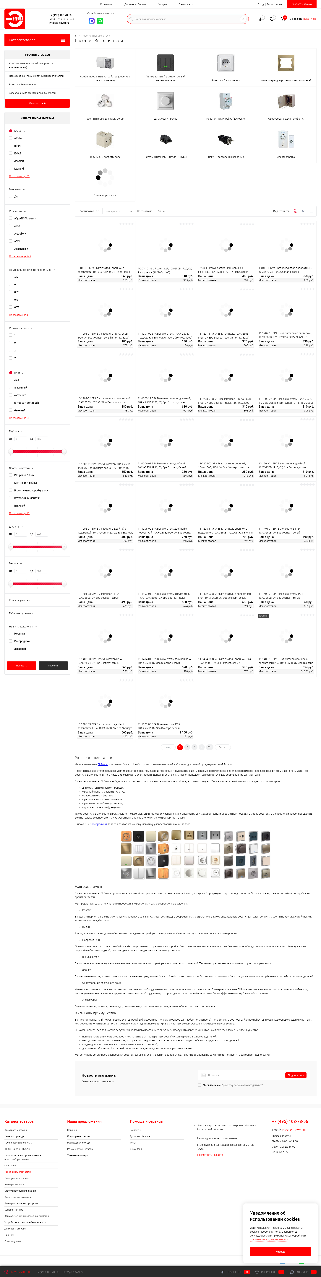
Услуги (162, 4)
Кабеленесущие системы (18, 1142)
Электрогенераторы (15, 1130)
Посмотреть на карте (210, 1154)
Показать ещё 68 (19, 418)
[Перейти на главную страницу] (25, 19)
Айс (16, 379)
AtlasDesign (21, 248)
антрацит (20, 395)
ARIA (17, 226)
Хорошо (280, 1251)
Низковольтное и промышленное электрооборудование (22, 1157)
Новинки (9, 1235)
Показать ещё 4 (18, 314)
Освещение (10, 1165)
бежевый (19, 410)
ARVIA (18, 138)
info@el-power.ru (59, 22)
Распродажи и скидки (79, 1142)
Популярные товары (78, 1136)
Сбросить (53, 665)
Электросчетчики (14, 1184)
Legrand (19, 168)
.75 (16, 276)
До (31, 438)
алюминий (20, 387)
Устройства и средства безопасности (25, 1222)
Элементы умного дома (17, 1197)
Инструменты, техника (16, 1178)
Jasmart (19, 161)
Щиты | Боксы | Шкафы (17, 1149)
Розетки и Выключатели (22, 84)
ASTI (17, 241)
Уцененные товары (77, 1155)
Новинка (19, 633)
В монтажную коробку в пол (31, 490)
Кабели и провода (14, 1136)
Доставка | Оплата (135, 4)
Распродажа (22, 641)
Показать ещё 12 (19, 513)
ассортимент (99, 824)
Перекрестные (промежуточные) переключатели (36, 75)
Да (16, 196)
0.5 (16, 299)
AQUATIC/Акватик (25, 218)
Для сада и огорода (15, 1228)
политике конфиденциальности (269, 1239)
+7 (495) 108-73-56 (60, 15)
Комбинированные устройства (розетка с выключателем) (32, 65)
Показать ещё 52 (19, 176)
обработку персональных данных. (241, 1085)
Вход (261, 4)
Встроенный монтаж (27, 498)
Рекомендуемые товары (81, 1149)
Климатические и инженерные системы (26, 1216)
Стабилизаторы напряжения (20, 1190)
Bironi (17, 145)
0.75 (16, 307)
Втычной (19, 505)
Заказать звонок (302, 4)
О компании (186, 4)
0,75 (16, 292)
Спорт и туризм (12, 1241)
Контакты (106, 4)
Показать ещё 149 (20, 256)
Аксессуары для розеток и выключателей (32, 93)
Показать (21, 665)
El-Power (103, 764)
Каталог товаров (22, 40)
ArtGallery (20, 233)
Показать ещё (37, 103)
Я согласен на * (233, 1085)
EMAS (17, 153)
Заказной (20, 648)
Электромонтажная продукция (21, 1203)
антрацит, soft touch (26, 402)
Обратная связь (20, 1272)
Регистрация (274, 4)
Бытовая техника (13, 1209)
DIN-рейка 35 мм (24, 475)
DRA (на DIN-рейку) (25, 482)
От (10, 438)
